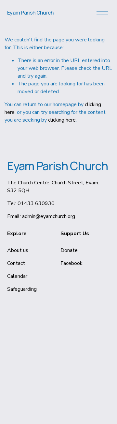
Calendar (17, 276)
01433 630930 (36, 203)
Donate (69, 250)
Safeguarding (22, 289)
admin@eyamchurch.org (48, 216)
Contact (16, 263)
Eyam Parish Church (30, 12)
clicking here (62, 120)
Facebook (71, 263)
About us (17, 250)
